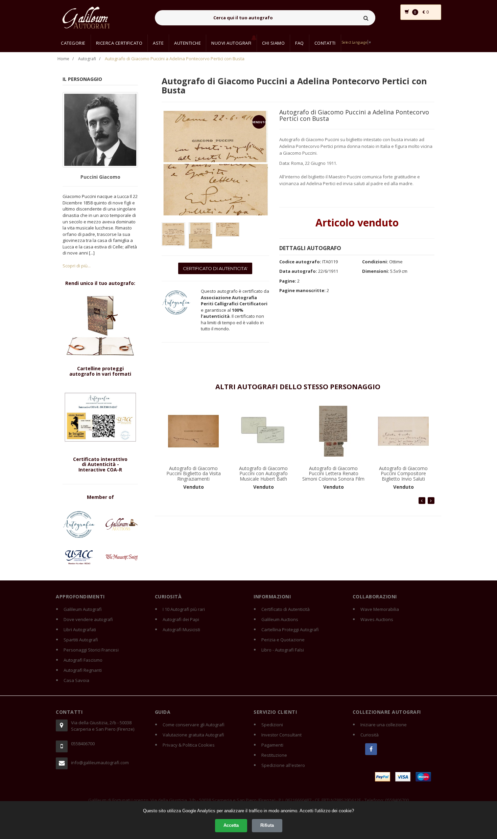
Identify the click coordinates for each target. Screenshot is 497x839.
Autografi (87, 59)
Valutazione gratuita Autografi (193, 735)
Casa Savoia (76, 680)
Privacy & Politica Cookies (189, 745)
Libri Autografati (80, 629)
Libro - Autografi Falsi (282, 650)
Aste (158, 43)
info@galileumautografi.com (100, 762)
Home (63, 59)
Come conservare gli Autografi (193, 725)
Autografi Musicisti (181, 629)
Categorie (73, 43)
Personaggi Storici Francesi (91, 650)
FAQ (299, 43)
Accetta (231, 825)
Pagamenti (272, 745)
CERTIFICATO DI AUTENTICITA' (215, 268)
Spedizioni (272, 725)
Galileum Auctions (279, 619)
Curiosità (369, 735)
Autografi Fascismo (83, 660)
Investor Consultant (281, 735)
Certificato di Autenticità (285, 609)
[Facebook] (371, 749)
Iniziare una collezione (383, 725)
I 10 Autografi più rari (184, 609)
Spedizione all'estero (283, 765)
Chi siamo (273, 43)
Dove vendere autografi (88, 619)
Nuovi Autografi (231, 43)
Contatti (325, 43)
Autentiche (187, 43)
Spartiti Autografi (81, 640)
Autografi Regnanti (83, 670)
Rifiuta (267, 825)
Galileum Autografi (83, 609)
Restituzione (274, 755)
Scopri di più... (77, 266)
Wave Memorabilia (379, 609)
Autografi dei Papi (181, 619)
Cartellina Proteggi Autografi (290, 629)
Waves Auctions (376, 619)
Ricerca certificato (119, 43)
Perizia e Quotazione (283, 640)
